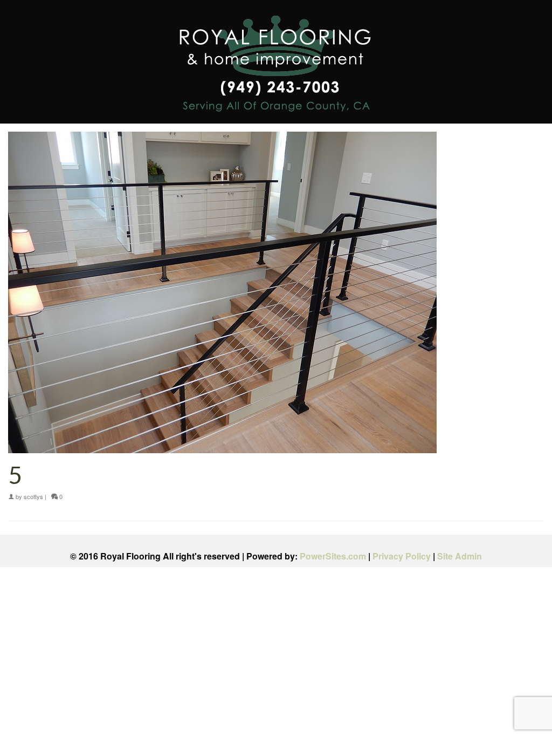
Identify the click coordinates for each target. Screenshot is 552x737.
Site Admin (459, 556)
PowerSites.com (333, 556)
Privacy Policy (401, 556)
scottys (33, 496)
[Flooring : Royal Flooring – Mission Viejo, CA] (276, 65)
